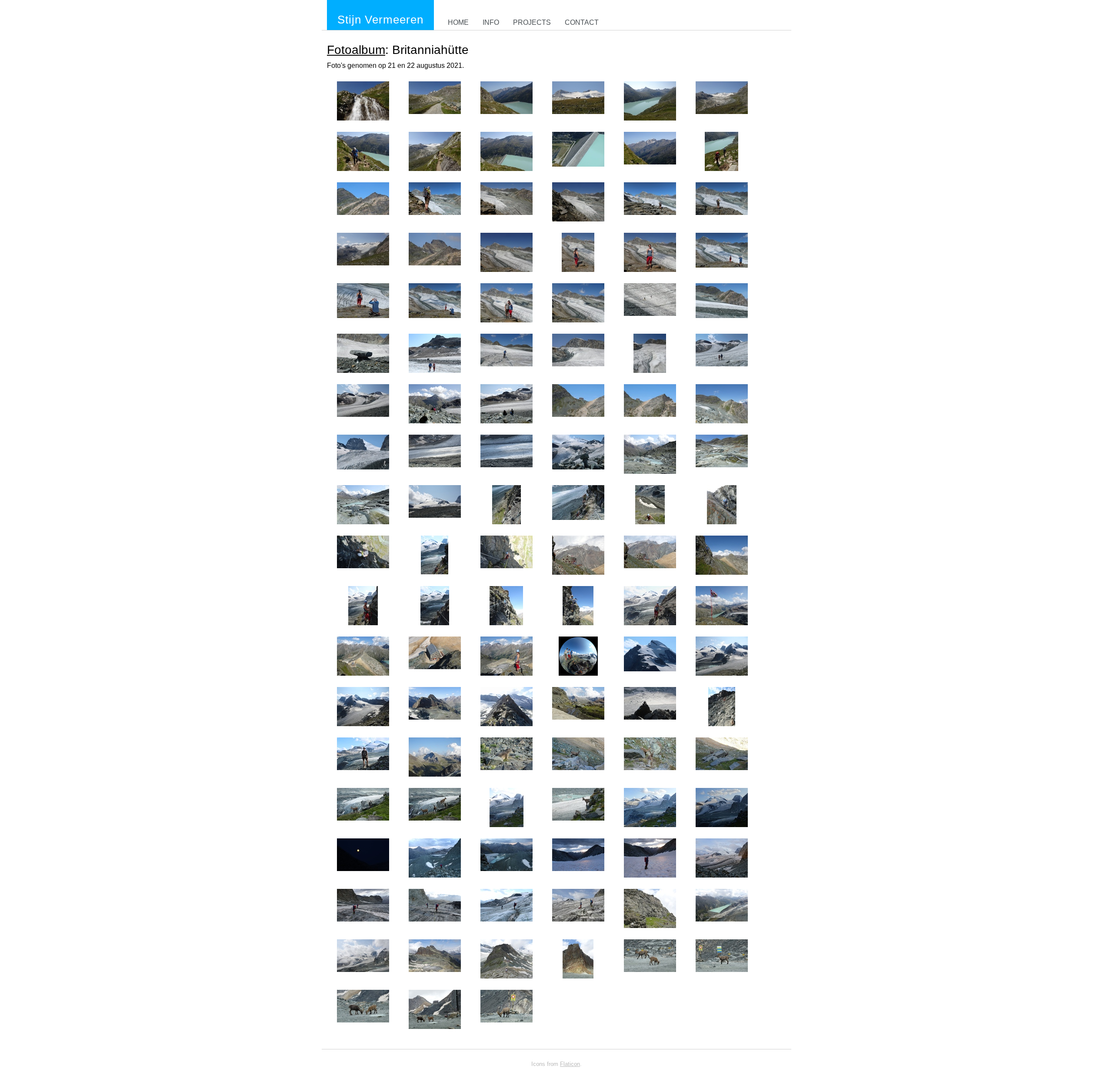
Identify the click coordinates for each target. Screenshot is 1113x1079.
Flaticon (570, 1064)
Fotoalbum (356, 50)
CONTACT (582, 22)
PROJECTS (532, 22)
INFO (491, 22)
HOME (458, 22)
